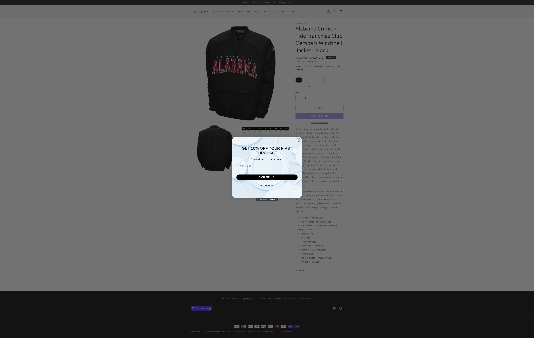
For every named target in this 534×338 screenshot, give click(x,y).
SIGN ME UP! (267, 177)
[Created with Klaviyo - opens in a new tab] (267, 199)
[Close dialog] (298, 140)
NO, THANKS (267, 186)
